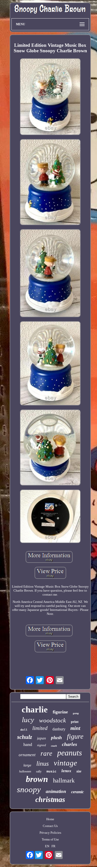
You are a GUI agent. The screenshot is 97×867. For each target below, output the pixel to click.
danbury (58, 729)
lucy (28, 720)
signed (41, 745)
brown (37, 779)
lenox (66, 770)
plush (56, 737)
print (75, 722)
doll (23, 729)
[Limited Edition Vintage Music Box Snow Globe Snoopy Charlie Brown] (50, 97)
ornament (27, 754)
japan (41, 738)
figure (75, 736)
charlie (35, 709)
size (78, 771)
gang (76, 713)
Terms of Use (50, 839)
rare (46, 753)
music (51, 771)
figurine (60, 711)
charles (69, 744)
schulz (24, 737)
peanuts (69, 752)
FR (53, 846)
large (27, 765)
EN (47, 846)
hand (27, 744)
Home (50, 819)
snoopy (29, 789)
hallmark (64, 780)
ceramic (77, 792)
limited (40, 728)
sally (39, 771)
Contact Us (50, 826)
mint (75, 728)
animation (56, 791)
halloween (25, 771)
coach (54, 745)
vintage (65, 762)
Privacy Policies (50, 832)
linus (42, 763)
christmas (50, 799)
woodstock (52, 720)
